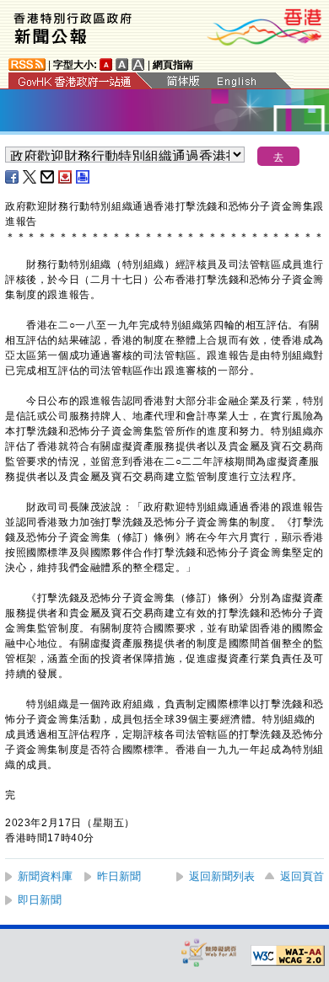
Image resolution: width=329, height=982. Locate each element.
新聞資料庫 (45, 876)
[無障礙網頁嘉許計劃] (209, 952)
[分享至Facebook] (12, 177)
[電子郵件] (48, 177)
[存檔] (65, 177)
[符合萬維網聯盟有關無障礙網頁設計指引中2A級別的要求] (288, 956)
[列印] (83, 177)
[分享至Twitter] (30, 177)
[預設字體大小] (106, 64)
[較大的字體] (122, 64)
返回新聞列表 (222, 876)
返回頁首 (302, 876)
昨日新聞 (119, 876)
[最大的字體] (138, 64)
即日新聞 (40, 900)
